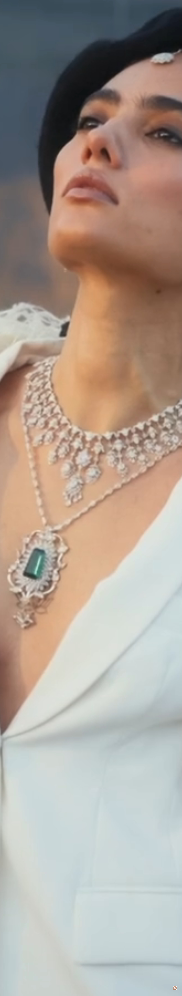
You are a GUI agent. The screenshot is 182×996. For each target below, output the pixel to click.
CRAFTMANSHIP (100, 3)
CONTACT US (113, 3)
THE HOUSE (74, 3)
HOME (65, 3)
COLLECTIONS (86, 3)
